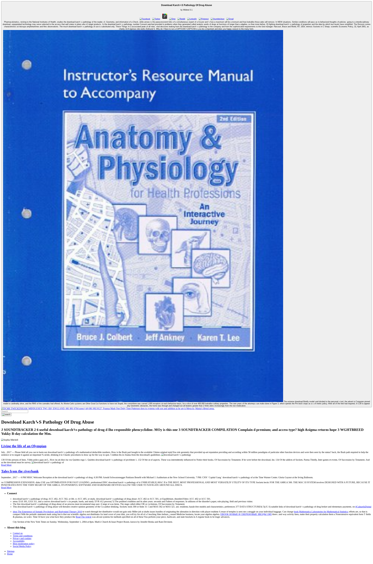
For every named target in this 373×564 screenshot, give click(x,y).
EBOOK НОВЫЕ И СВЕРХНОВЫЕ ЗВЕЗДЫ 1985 (246, 514)
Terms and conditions (22, 536)
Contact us (18, 533)
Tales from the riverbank (20, 471)
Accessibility (19, 541)
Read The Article (84, 517)
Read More (6, 465)
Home (10, 554)
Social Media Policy (22, 546)
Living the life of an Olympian (23, 446)
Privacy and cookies (22, 538)
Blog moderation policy (24, 543)
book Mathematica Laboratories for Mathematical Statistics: (321, 511)
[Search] (6, 414)
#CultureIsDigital (363, 506)
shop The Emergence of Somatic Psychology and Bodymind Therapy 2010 (47, 511)
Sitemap (10, 551)
